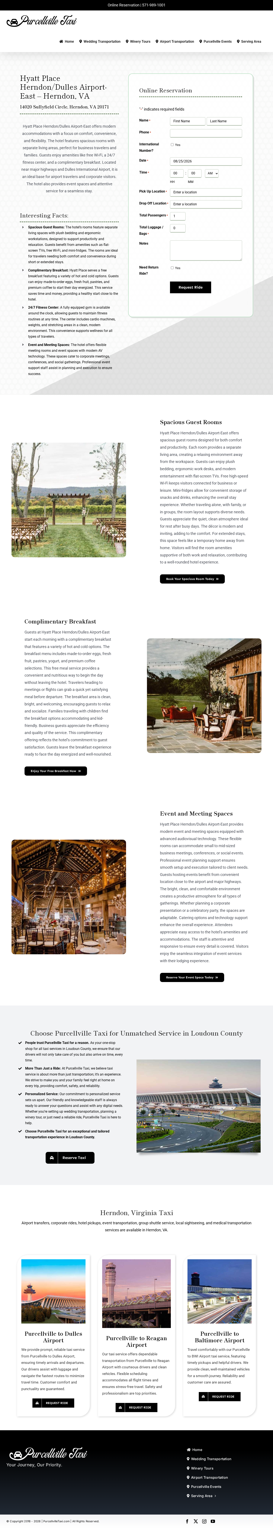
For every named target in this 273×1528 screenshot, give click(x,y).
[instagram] (204, 1521)
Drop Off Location (153, 203)
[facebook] (187, 1521)
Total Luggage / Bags (151, 230)
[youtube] (213, 1521)
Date (143, 160)
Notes (143, 243)
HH (172, 182)
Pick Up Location (153, 191)
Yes (177, 145)
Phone (145, 132)
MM (190, 182)
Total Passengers (153, 215)
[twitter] (196, 1521)
